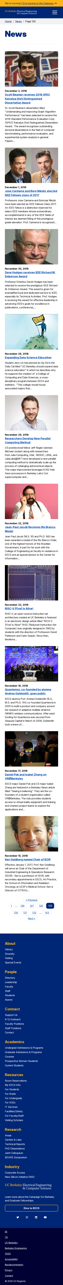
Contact (9, 1032)
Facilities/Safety (14, 1111)
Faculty (9, 986)
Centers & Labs (13, 1139)
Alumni (8, 999)
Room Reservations (16, 1080)
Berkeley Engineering (16, 1248)
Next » (32, 918)
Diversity (10, 953)
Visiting (9, 958)
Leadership (11, 982)
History (9, 949)
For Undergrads (13, 1098)
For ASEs (10, 1102)
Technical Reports (15, 1144)
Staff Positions (13, 1028)
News (18, 21)
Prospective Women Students (21, 1061)
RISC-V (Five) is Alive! (19, 608)
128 (41, 905)
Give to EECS (31, 1208)
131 (25, 912)
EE (6, 1231)
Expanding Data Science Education (28, 357)
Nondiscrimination (14, 1264)
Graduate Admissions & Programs (23, 1052)
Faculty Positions (14, 1023)
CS (6, 1237)
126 (22, 905)
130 (16, 912)
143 (47, 912)
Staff (7, 991)
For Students (12, 1089)
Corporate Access (15, 1172)
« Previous (32, 899)
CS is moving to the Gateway (37, 3)
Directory (10, 977)
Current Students (14, 1065)
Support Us (11, 1014)
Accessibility (11, 1259)
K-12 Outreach (13, 1019)
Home (8, 21)
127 (32, 905)
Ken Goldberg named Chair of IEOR (27, 859)
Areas (8, 1135)
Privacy (8, 1270)
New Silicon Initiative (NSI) (20, 1176)
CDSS (8, 1253)
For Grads (10, 1093)
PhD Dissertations (15, 1148)
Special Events (13, 962)
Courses (9, 1056)
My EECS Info (13, 1084)
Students (10, 995)
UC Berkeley (11, 1242)
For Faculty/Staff (14, 1115)
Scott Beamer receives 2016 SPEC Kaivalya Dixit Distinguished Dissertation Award (27, 98)
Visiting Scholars (14, 1120)
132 (34, 912)
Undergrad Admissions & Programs (24, 1047)
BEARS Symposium (16, 1157)
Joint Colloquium (14, 1152)
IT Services (11, 1106)
